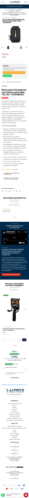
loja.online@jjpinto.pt (14, 446)
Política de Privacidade (14, 414)
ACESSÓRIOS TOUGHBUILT (14, 11)
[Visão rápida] (25, 309)
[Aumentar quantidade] (20, 339)
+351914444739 (14, 450)
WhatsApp (8, 75)
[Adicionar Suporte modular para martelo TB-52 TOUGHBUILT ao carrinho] (24, 339)
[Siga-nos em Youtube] (19, 394)
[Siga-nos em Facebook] (15, 394)
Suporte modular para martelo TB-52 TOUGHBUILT (14, 329)
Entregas (14, 407)
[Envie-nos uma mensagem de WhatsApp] (3, 495)
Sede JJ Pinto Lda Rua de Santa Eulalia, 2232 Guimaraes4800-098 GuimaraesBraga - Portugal (14, 473)
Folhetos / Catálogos (14, 433)
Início (6, 9)
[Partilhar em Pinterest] (13, 191)
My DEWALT (14, 437)
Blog (14, 430)
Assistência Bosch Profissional (14, 426)
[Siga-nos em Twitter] (17, 394)
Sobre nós (14, 405)
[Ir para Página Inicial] (14, 2)
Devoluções (14, 409)
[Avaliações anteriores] (3, 369)
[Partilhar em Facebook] (3, 191)
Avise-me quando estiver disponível (14, 72)
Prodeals (14, 431)
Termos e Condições (14, 413)
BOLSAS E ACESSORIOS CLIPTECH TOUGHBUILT (14, 12)
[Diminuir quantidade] (4, 339)
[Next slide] (26, 47)
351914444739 (14, 453)
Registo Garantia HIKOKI (14, 439)
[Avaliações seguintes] (26, 369)
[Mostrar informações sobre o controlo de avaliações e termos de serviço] (24, 358)
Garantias (14, 411)
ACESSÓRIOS (19, 9)
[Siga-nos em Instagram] (13, 394)
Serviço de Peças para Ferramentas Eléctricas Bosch (14, 428)
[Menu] (2, 2)
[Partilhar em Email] (16, 191)
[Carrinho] (27, 2)
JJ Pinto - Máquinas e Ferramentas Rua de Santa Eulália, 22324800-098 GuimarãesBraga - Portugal (14, 458)
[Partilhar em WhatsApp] (10, 191)
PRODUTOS (12, 9)
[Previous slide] (3, 47)
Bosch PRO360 (14, 435)
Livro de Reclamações (14, 416)
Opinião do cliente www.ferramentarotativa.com (14, 384)
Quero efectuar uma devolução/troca (14, 420)
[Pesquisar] (4, 2)
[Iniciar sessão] (25, 2)
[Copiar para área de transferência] (20, 191)
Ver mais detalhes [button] (14, 478)
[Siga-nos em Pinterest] (21, 394)
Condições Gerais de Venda (14, 403)
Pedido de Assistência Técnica (14, 418)
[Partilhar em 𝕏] (6, 191)
